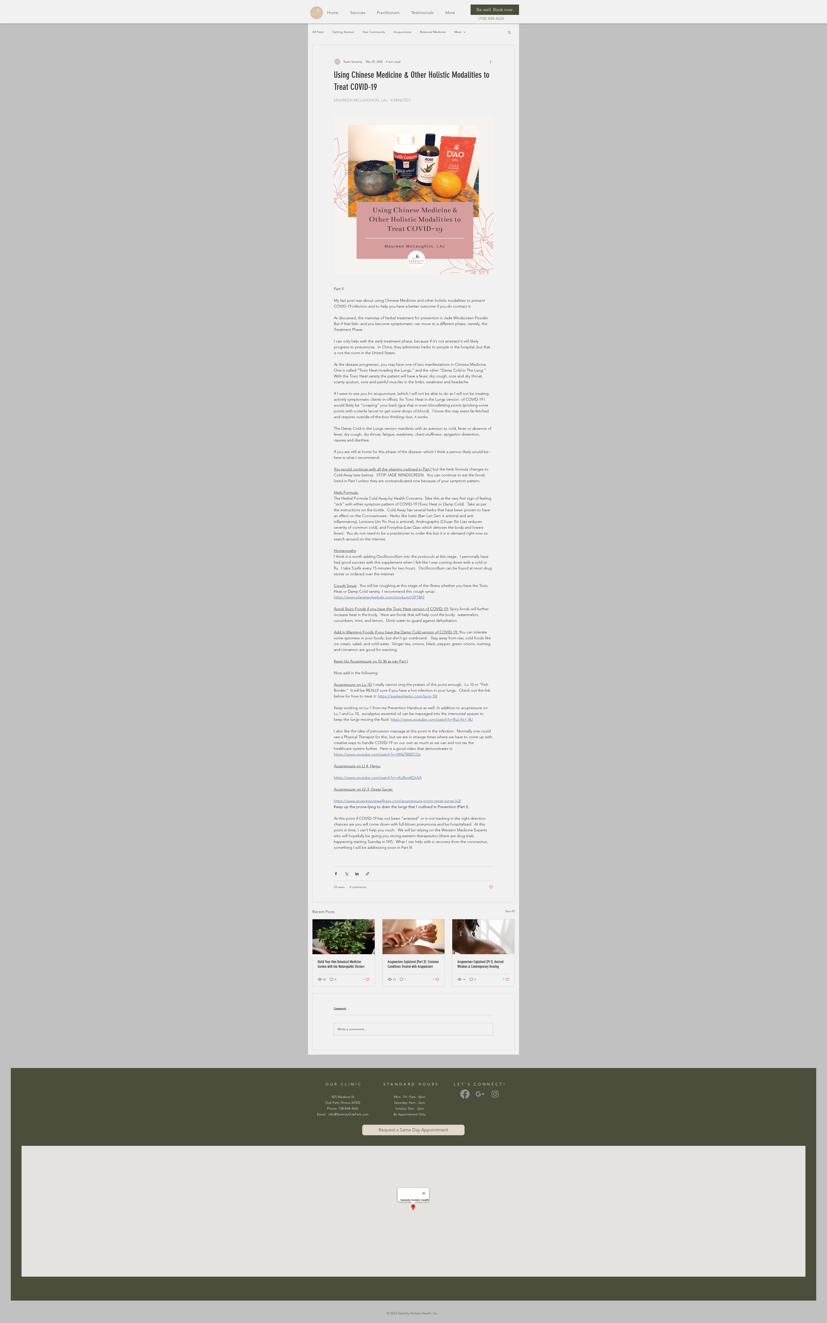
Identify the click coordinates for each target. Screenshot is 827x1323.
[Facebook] (464, 1094)
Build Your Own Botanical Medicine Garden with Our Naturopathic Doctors (341, 964)
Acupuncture (402, 32)
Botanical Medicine (433, 32)
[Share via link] (367, 874)
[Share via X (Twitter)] (346, 874)
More (457, 32)
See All (510, 911)
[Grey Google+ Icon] (480, 1094)
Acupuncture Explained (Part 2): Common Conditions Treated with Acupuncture (413, 964)
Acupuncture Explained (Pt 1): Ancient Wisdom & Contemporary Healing (480, 964)
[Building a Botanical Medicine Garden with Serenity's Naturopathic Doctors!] (343, 936)
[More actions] (490, 61)
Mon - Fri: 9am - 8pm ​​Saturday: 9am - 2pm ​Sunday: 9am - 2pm (409, 1102)
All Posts (318, 32)
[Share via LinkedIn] (357, 874)
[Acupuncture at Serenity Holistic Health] (413, 936)
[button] (509, 32)
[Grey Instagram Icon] (495, 1094)
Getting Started (343, 32)
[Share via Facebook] (336, 874)
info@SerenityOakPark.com (348, 1114)
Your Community (373, 32)
